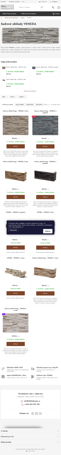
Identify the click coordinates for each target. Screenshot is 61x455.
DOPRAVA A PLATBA (14, 1)
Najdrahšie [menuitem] (29, 104)
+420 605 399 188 (53, 7)
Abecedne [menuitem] (39, 104)
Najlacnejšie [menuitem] (20, 104)
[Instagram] (36, 413)
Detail (15, 146)
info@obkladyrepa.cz (32, 401)
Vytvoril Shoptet (31, 451)
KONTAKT (3, 1)
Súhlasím (47, 231)
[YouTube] (40, 413)
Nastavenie (13, 230)
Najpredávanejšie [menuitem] (7, 104)
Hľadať (42, 7)
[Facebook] (32, 413)
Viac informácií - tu (17, 227)
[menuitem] (10, 13)
